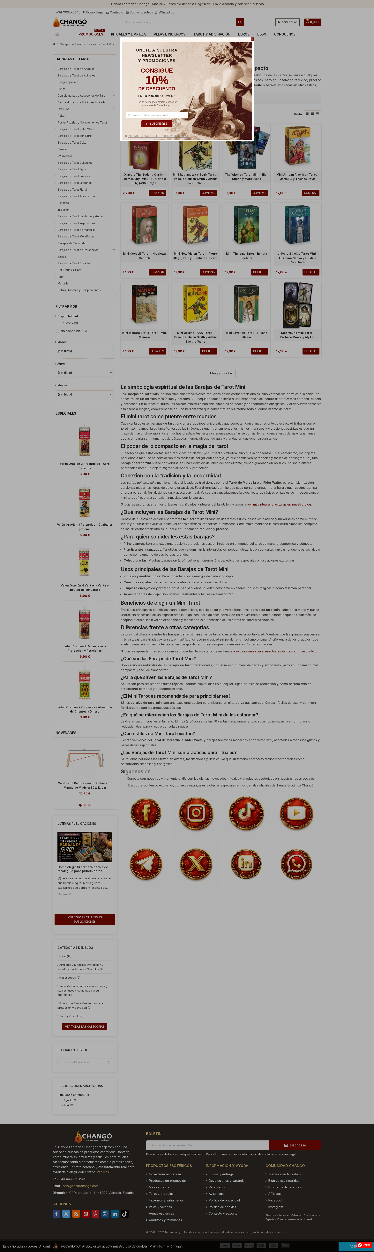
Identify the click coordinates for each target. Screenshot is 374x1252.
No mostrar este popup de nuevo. (159, 136)
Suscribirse (158, 123)
